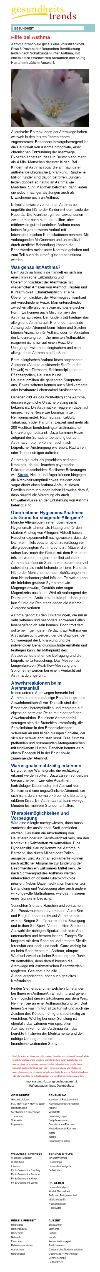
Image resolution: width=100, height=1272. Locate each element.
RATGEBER (56, 1182)
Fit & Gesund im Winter (24, 1182)
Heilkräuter (55, 1208)
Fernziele (16, 1241)
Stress (23, 475)
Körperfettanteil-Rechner (63, 1128)
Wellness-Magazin (21, 1158)
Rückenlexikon (57, 1203)
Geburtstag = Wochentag (63, 1253)
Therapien (16, 1116)
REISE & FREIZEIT (23, 1220)
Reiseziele (17, 1233)
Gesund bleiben (20, 1099)
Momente (54, 1229)
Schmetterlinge (57, 1258)
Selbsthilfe (55, 1170)
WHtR (52, 1137)
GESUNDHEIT (24, 28)
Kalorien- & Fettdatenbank (64, 1099)
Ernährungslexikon (59, 1141)
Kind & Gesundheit (59, 1191)
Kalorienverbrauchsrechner (64, 1103)
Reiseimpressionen (22, 1245)
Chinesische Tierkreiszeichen (65, 1249)
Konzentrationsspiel (60, 1241)
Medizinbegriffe (57, 1199)
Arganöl (53, 1108)
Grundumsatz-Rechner (62, 1124)
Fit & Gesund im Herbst (25, 1178)
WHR (52, 1132)
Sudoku (53, 1233)
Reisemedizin (19, 1229)
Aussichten (17, 1249)
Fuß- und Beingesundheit (63, 1195)
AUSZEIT (55, 1220)
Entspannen (55, 1224)
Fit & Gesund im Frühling (25, 1170)
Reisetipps (17, 1224)
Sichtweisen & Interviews (25, 1112)
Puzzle (52, 1237)
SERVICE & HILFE (61, 1153)
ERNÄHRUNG (57, 1095)
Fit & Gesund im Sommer (26, 1174)
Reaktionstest (57, 1245)
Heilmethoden (19, 1108)
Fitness (15, 1166)
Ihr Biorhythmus (58, 1158)
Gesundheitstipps (59, 1187)
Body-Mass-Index (59, 1120)
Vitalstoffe (54, 1112)
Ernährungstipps (58, 1116)
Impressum (17, 1124)
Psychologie (55, 1162)
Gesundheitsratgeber (60, 1166)
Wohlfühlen (17, 1162)
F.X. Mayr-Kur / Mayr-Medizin (28, 1103)
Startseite (16, 1120)
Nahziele (16, 1237)
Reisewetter (18, 1253)
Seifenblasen (56, 1262)
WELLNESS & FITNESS (26, 1153)
